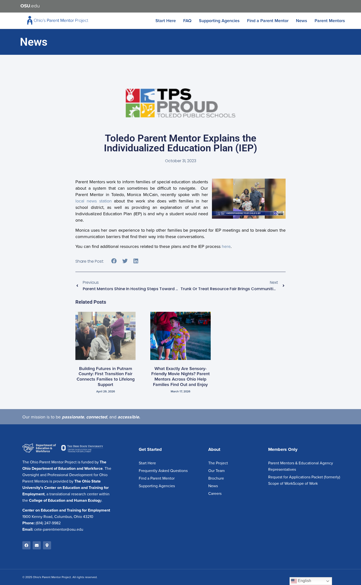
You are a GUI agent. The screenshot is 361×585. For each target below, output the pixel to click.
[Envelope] (37, 545)
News (301, 20)
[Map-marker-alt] (47, 545)
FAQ (187, 20)
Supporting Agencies (219, 20)
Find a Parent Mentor (268, 20)
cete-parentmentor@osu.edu (58, 529)
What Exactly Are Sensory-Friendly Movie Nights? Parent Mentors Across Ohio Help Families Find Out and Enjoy (180, 376)
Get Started (150, 449)
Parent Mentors (330, 20)
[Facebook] (26, 545)
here (226, 246)
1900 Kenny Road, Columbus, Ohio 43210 (57, 516)
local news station (93, 201)
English (304, 581)
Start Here (165, 20)
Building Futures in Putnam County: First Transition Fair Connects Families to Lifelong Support (106, 376)
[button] (114, 261)
